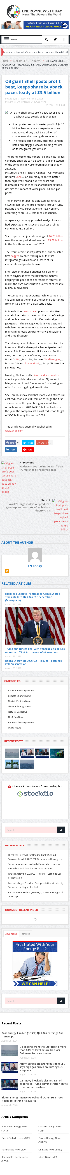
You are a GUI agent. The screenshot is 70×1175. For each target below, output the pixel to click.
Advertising (11, 934)
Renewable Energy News (21, 722)
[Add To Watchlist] (23, 177)
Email (62, 104)
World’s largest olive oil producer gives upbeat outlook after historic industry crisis (28, 507)
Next (44, 500)
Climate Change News (19, 695)
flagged (15, 256)
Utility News (14, 727)
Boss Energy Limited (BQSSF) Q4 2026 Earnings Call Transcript (32, 1034)
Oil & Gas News (38, 101)
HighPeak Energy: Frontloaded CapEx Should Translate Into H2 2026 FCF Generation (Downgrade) (32, 597)
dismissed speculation (46, 375)
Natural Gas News (17, 711)
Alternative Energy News (21, 690)
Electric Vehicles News (19, 701)
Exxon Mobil (32, 363)
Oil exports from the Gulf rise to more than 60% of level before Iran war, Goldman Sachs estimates (43, 1050)
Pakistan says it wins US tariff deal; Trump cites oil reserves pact (41, 468)
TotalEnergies (52, 359)
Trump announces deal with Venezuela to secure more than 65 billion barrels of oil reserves (35, 650)
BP (17, 359)
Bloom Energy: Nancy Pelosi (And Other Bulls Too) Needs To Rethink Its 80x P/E (31, 1099)
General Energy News (19, 101)
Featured (25, 934)
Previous (28, 462)
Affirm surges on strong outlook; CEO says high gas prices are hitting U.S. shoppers (43, 1067)
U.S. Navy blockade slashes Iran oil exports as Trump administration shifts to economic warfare (44, 1084)
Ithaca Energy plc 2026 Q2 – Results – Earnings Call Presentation (33, 662)
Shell (19, 177)
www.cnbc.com (14, 430)
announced (31, 311)
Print (51, 104)
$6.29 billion (56, 236)
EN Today (20, 98)
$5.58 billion (55, 240)
